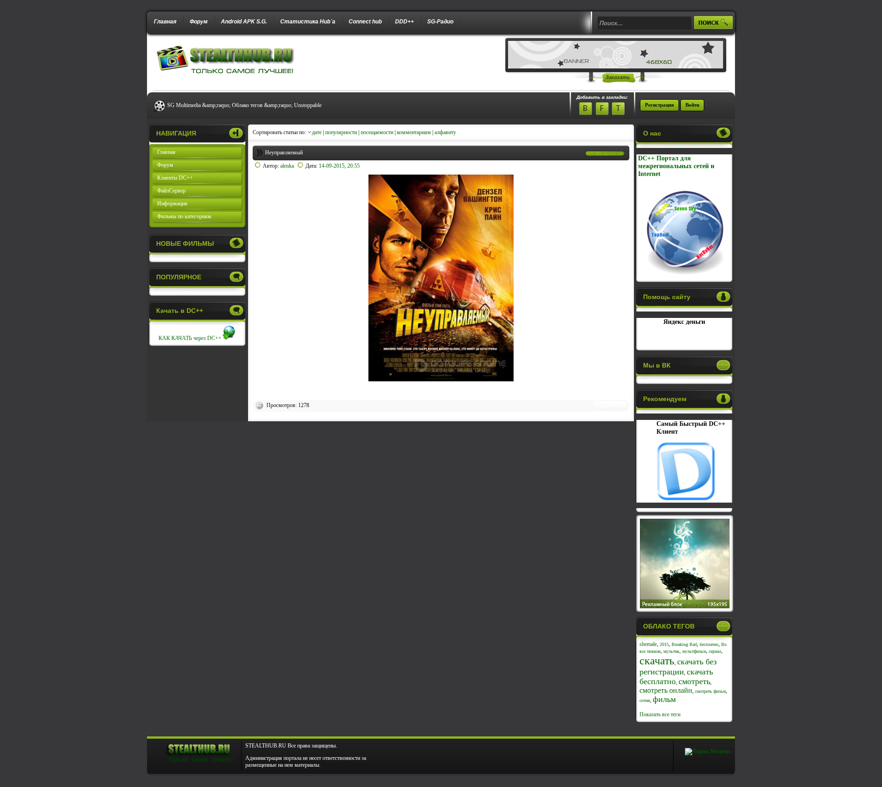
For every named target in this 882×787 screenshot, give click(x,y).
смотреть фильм (710, 691)
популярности (341, 132)
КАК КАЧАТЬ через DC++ (189, 338)
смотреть (694, 681)
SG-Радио (440, 21)
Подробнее (609, 405)
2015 (664, 644)
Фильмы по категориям (184, 216)
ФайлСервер (171, 190)
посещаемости (377, 132)
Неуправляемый (284, 152)
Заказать (617, 77)
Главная (165, 21)
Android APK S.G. (244, 21)
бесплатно (709, 644)
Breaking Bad (684, 644)
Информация (172, 203)
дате (317, 132)
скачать (656, 661)
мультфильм (694, 651)
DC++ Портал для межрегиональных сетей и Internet (676, 165)
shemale (648, 644)
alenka (287, 166)
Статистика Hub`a (307, 21)
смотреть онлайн (665, 690)
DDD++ (404, 21)
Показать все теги (659, 714)
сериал (715, 651)
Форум (199, 21)
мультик (671, 651)
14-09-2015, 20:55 (339, 166)
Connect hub (365, 21)
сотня (644, 700)
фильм (664, 699)
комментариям (414, 132)
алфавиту (445, 132)
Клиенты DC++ (175, 178)
